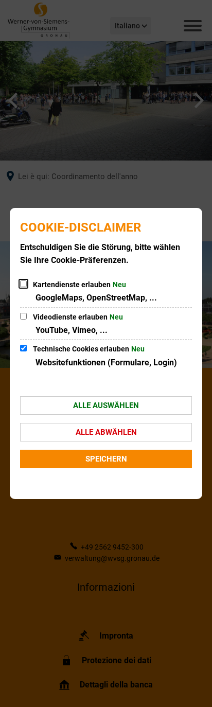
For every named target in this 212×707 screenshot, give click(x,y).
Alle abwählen (106, 432)
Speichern (106, 459)
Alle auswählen (106, 405)
